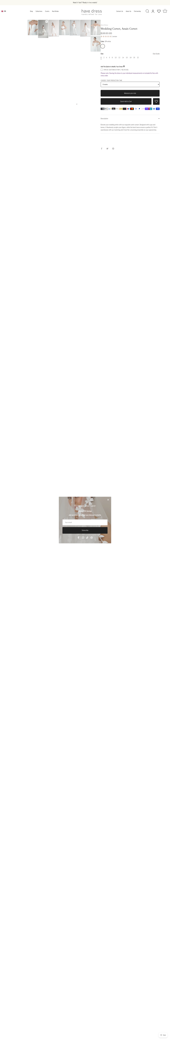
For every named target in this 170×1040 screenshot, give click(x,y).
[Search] (148, 11)
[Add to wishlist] (156, 101)
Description (104, 118)
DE (5, 13)
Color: (106, 41)
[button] (106, 36)
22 (138, 57)
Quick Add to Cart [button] (126, 101)
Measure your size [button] (130, 93)
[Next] (76, 104)
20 (134, 57)
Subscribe (85, 530)
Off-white (103, 46)
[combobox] (3, 11)
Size (130, 54)
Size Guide (156, 54)
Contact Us (119, 11)
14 (123, 57)
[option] (32, 28)
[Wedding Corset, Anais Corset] (33, 27)
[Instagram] (83, 537)
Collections (39, 11)
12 (119, 57)
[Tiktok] (87, 537)
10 (116, 57)
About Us (128, 11)
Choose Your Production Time (111, 80)
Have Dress (104, 25)
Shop (31, 11)
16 (127, 57)
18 (130, 57)
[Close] (108, 499)
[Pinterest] (91, 537)
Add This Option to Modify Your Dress (112, 67)
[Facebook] (78, 537)
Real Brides (55, 11)
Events (47, 11)
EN (5, 11)
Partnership (137, 11)
